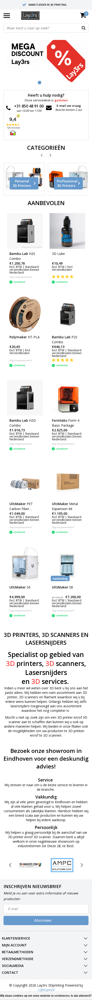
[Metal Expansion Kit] (67, 481)
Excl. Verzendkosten (62, 268)
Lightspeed (46, 989)
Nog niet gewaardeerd (20, 277)
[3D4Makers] (30, 865)
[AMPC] (62, 865)
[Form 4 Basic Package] (67, 398)
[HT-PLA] (25, 314)
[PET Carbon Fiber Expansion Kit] (25, 481)
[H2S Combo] (25, 231)
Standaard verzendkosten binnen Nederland (24, 270)
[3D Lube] (67, 231)
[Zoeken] (83, 28)
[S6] (25, 564)
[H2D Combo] (25, 398)
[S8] (67, 564)
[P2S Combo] (67, 314)
